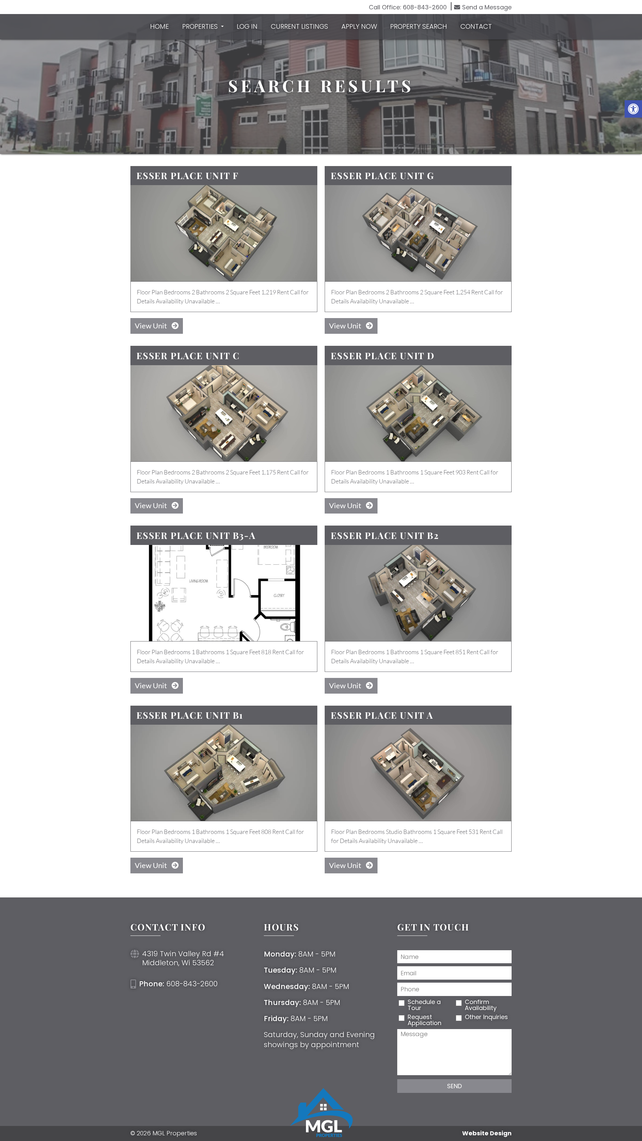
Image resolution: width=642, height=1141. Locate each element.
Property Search (418, 26)
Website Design (487, 1133)
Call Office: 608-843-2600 (408, 7)
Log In (247, 26)
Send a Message (487, 7)
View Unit (151, 325)
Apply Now (359, 26)
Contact (476, 26)
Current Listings (299, 26)
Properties (200, 26)
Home (159, 26)
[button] (633, 109)
